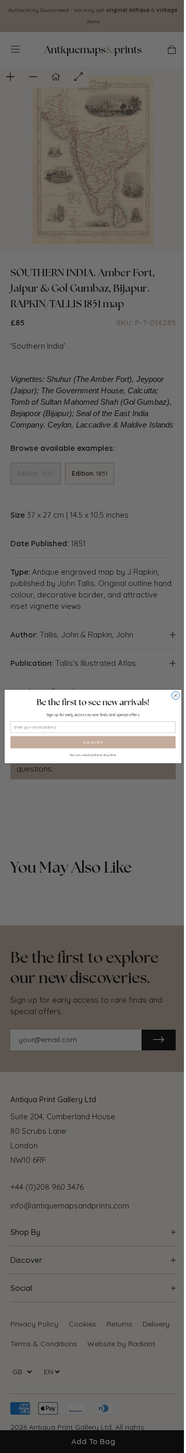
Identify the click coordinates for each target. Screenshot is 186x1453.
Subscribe (93, 742)
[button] (93, 702)
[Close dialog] (175, 695)
